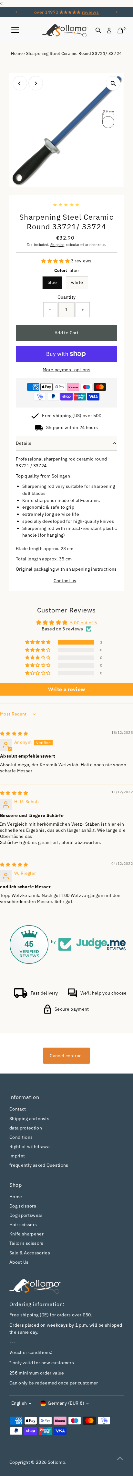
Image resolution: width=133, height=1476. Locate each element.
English (19, 1403)
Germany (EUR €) (66, 1403)
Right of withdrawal (30, 1146)
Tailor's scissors (26, 1243)
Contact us (65, 581)
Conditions (21, 1137)
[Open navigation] (15, 30)
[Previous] (16, 12)
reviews (90, 12)
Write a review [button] (66, 689)
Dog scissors (22, 1206)
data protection (25, 1128)
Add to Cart (66, 333)
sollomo (56, 1462)
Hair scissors (23, 1224)
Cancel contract (66, 1056)
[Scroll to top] (120, 1458)
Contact (17, 1109)
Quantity (66, 297)
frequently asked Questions (38, 1165)
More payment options (66, 370)
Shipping (57, 244)
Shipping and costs (29, 1118)
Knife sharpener (26, 1234)
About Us (19, 1262)
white (77, 282)
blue (52, 282)
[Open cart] (120, 30)
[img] (14, 733)
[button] (56, 261)
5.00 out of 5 (83, 623)
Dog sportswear (26, 1215)
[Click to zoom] (113, 83)
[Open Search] (98, 30)
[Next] (116, 12)
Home (16, 53)
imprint (17, 1156)
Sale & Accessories (29, 1253)
